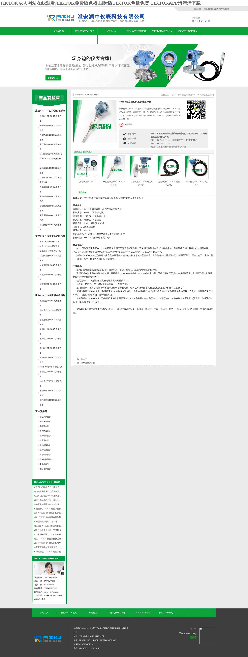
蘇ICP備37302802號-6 (108, 640)
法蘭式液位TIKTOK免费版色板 (50, 127)
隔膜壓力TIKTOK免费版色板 (50, 303)
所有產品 (110, 31)
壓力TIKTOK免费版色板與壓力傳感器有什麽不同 (57, 539)
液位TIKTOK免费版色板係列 (50, 110)
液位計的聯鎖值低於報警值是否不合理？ (53, 487)
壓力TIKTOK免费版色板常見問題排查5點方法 (55, 543)
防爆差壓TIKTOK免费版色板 (50, 267)
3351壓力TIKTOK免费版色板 (51, 383)
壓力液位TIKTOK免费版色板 (50, 146)
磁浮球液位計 (45, 469)
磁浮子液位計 (45, 455)
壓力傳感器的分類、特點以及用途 (50, 500)
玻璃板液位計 (45, 450)
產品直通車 (49, 98)
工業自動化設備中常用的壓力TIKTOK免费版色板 (57, 496)
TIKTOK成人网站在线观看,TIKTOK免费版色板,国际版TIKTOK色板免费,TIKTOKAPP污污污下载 (100, 3)
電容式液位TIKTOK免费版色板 (50, 217)
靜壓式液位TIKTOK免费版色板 (50, 137)
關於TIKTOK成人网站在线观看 (85, 35)
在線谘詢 (128, 124)
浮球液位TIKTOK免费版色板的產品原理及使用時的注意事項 (62, 526)
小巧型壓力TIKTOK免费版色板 (50, 402)
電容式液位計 (45, 417)
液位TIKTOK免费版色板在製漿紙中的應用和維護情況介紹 (61, 513)
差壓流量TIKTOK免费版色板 (50, 277)
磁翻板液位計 (45, 445)
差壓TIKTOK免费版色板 (49, 246)
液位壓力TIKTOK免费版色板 (50, 118)
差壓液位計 (44, 440)
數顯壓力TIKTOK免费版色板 (50, 350)
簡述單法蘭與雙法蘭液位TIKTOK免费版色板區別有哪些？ (61, 547)
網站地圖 (197, 9)
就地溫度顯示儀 (86, 182)
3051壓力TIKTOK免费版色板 (51, 312)
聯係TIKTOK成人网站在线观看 (217, 9)
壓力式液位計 (45, 431)
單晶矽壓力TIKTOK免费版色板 (50, 393)
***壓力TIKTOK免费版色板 (51, 367)
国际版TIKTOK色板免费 (136, 35)
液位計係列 (41, 411)
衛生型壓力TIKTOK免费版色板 (50, 322)
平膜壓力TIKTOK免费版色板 (50, 341)
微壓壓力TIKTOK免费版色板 (50, 331)
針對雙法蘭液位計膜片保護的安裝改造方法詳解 (56, 491)
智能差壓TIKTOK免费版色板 (50, 286)
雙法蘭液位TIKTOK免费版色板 (50, 208)
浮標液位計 (44, 426)
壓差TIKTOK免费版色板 (49, 241)
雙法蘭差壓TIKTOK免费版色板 (50, 258)
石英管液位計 (45, 436)
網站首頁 (59, 31)
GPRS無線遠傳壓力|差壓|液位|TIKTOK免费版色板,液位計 (51, 158)
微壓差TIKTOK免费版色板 (50, 251)
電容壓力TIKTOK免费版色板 (50, 374)
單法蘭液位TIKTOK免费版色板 (50, 170)
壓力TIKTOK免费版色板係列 (50, 295)
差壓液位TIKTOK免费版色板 (50, 189)
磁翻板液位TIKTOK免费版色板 (50, 198)
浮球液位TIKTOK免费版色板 (50, 227)
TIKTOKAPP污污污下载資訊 (162, 35)
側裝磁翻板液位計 (47, 459)
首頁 (173, 95)
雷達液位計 (44, 464)
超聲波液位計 (45, 421)
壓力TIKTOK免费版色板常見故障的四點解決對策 (57, 517)
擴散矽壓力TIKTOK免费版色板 (50, 359)
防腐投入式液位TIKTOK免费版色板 (50, 179)
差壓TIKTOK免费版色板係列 (50, 236)
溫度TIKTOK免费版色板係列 (201, 95)
